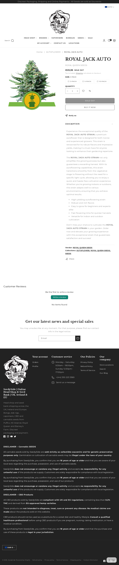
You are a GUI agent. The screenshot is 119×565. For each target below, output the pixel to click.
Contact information (91, 560)
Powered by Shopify (23, 560)
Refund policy (37, 560)
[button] (9, 40)
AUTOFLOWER (53, 52)
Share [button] (71, 259)
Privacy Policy (87, 362)
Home (39, 52)
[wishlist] (83, 91)
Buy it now (90, 107)
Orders (35, 362)
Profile (35, 366)
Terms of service (62, 560)
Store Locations (107, 365)
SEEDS (68, 254)
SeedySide (11, 560)
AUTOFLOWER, (83, 250)
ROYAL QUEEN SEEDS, (101, 250)
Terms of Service (88, 370)
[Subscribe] (77, 338)
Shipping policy (75, 560)
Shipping (79, 73)
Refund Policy (87, 366)
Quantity (70, 86)
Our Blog (104, 373)
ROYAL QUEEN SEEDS (82, 248)
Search (103, 369)
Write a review (59, 297)
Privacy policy (49, 560)
